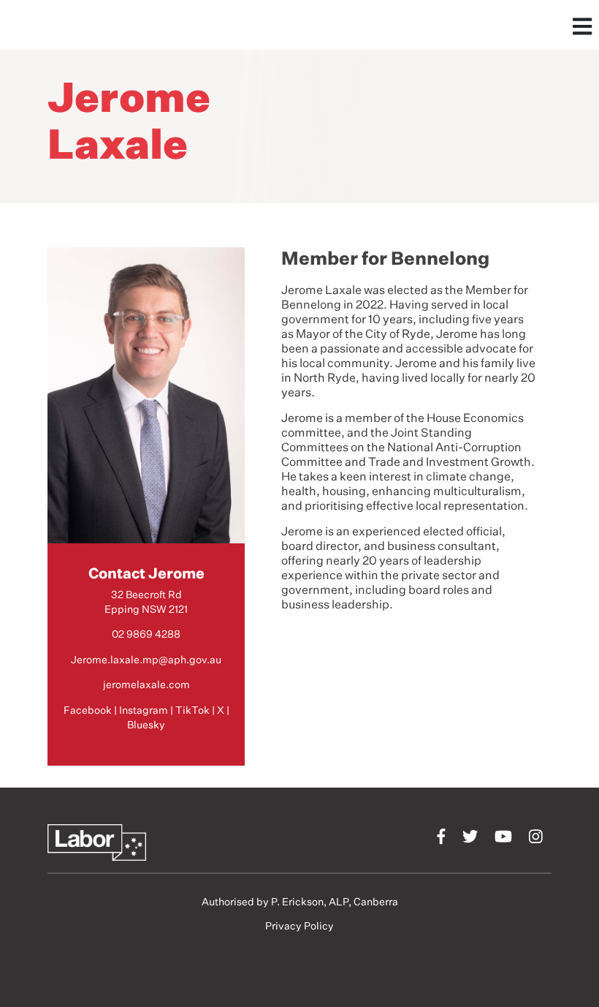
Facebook (88, 711)
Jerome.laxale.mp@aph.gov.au (146, 660)
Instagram (143, 711)
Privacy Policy (299, 926)
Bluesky (146, 725)
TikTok (192, 711)
